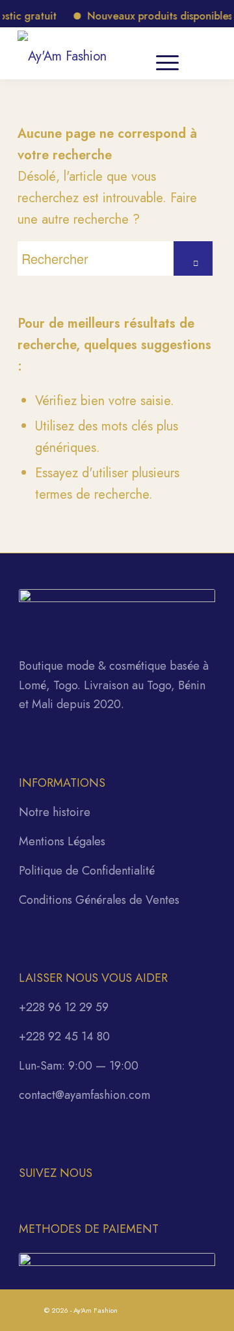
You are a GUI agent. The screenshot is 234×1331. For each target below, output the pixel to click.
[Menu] (167, 53)
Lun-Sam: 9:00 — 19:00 (78, 1065)
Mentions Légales (62, 841)
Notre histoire (54, 812)
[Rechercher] (126, 53)
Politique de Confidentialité (87, 870)
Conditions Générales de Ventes (99, 899)
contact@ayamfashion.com (84, 1095)
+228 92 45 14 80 (64, 1036)
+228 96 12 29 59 (64, 1007)
